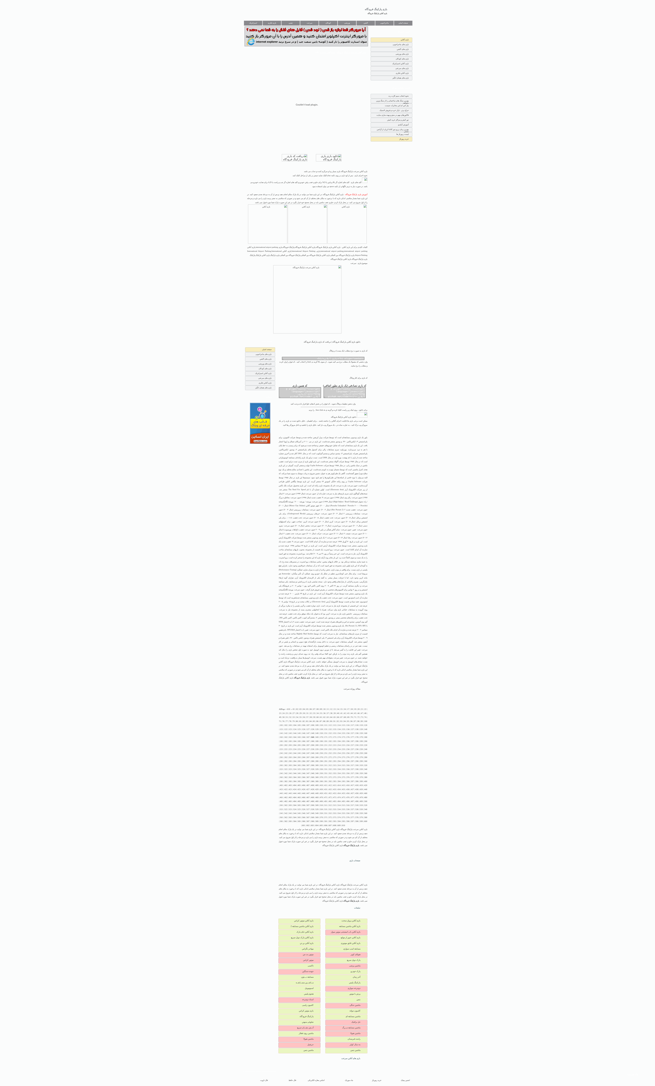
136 (348, 729)
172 (330, 737)
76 (283, 721)
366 (303, 777)
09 (321, 709)
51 (287, 717)
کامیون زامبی (308, 1005)
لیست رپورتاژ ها (402, 134)
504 (294, 805)
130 (321, 729)
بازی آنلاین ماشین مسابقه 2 (302, 926)
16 (345, 709)
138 (356, 729)
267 (308, 757)
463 (290, 797)
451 (325, 793)
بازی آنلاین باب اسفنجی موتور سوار (345, 932)
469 (316, 797)
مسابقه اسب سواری (351, 949)
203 (290, 745)
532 (330, 809)
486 (303, 801)
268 (312, 757)
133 (334, 729)
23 (280, 713)
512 (330, 805)
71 (355, 717)
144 (294, 733)
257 (352, 753)
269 (316, 757)
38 (331, 713)
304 (294, 765)
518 (356, 805)
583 (290, 821)
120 (365, 725)
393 (334, 781)
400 (365, 781)
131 (325, 729)
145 (299, 733)
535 (343, 809)
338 (356, 769)
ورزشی (347, 23)
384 (294, 781)
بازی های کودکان (402, 59)
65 (335, 717)
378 (356, 777)
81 (300, 721)
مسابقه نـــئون (307, 977)
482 (285, 801)
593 (334, 821)
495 (343, 801)
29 (301, 713)
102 (285, 725)
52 (290, 717)
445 (299, 793)
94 (345, 721)
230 (321, 749)
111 (325, 725)
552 (330, 813)
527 (308, 809)
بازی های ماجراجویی (401, 44)
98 (358, 721)
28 (297, 713)
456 (348, 793)
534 (339, 809)
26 (290, 713)
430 (321, 789)
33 (314, 713)
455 (343, 793)
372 (330, 777)
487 (308, 801)
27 (294, 713)
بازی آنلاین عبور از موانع (350, 937)
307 (308, 765)
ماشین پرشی (354, 965)
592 (330, 821)
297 (352, 761)
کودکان (328, 23)
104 (294, 725)
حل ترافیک (355, 1022)
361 (281, 777)
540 (365, 809)
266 (303, 757)
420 (365, 785)
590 (321, 821)
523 (290, 809)
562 (285, 817)
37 (328, 713)
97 (355, 721)
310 (321, 765)
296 (348, 761)
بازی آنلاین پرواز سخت (350, 920)
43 (348, 713)
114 (339, 725)
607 (330, 825)
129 (316, 729)
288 (312, 761)
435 (343, 789)
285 (299, 761)
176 (348, 737)
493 (334, 801)
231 (325, 749)
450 (321, 793)
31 (307, 713)
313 (334, 765)
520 (365, 805)
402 (285, 785)
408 (312, 785)
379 (361, 777)
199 (361, 741)
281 (281, 761)
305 (299, 765)
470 (321, 797)
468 (312, 797)
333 (334, 769)
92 (338, 721)
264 (294, 757)
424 (294, 789)
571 (325, 817)
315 (343, 765)
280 (365, 757)
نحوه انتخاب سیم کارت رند (398, 96)
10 (324, 709)
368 (312, 777)
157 (352, 733)
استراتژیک (253, 23)
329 (316, 769)
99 (362, 721)
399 (361, 781)
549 (316, 813)
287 (308, 761)
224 (294, 749)
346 (303, 773)
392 (330, 781)
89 (328, 721)
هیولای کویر (355, 954)
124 (294, 729)
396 (348, 781)
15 (341, 709)
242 (285, 753)
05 (307, 709)
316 (348, 765)
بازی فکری (272, 23)
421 (281, 789)
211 (325, 745)
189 (316, 741)
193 (334, 741)
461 (281, 797)
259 (361, 753)
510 (321, 805)
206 (303, 745)
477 (352, 797)
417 (352, 785)
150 (321, 733)
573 (334, 817)
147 (308, 733)
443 (290, 793)
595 (343, 821)
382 (285, 781)
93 (341, 721)
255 (343, 753)
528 (312, 809)
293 (334, 761)
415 (343, 785)
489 (316, 801)
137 (352, 729)
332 (330, 769)
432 (330, 789)
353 (334, 773)
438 (356, 789)
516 (348, 805)
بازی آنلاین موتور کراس (304, 920)
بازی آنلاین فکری (402, 73)
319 (361, 765)
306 (303, 765)
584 (294, 821)
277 (352, 757)
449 (316, 793)
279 (361, 757)
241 (281, 753)
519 (361, 805)
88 (324, 721)
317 (352, 765)
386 (303, 781)
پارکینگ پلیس (354, 982)
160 (365, 733)
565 (299, 817)
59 (314, 717)
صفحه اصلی (403, 23)
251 (325, 753)
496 (348, 801)
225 (299, 749)
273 (334, 757)
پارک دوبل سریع (353, 960)
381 (281, 781)
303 (290, 765)
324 (294, 769)
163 (290, 737)
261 (281, 757)
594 (339, 821)
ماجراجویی (384, 23)
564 (294, 817)
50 (283, 717)
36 (324, 713)
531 (325, 809)
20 (359, 709)
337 (352, 769)
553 (334, 813)
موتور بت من (308, 954)
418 (356, 785)
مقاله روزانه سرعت (352, 689)
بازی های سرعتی (402, 68)
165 (299, 737)
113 (334, 725)
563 (290, 817)
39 (335, 713)
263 (290, 757)
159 (361, 733)
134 (339, 729)
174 (339, 737)
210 (321, 745)
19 (355, 709)
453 (334, 793)
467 (308, 797)
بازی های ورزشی (402, 54)
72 (359, 717)
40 (338, 713)
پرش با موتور (354, 994)
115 (343, 725)
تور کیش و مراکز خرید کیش (398, 120)
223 (290, 749)
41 (341, 713)
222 (285, 749)
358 (356, 773)
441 (281, 793)
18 (352, 709)
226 (303, 749)
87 (321, 721)
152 (330, 733)
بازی (359, 437)
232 (330, 749)
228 (312, 749)
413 (334, 785)
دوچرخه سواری (354, 988)
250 (321, 753)
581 (281, 821)
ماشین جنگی (355, 1005)
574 (339, 817)
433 (334, 789)
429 (316, 789)
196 (348, 741)
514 (339, 805)
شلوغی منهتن (308, 1022)
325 (299, 769)
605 (321, 825)
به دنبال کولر (355, 1044)
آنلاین (308, 506)
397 (352, 781)
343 (290, 773)
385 (299, 781)
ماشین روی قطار (306, 1033)
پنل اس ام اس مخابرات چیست (397, 105)
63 (328, 717)
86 (317, 721)
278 (356, 757)
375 (343, 777)
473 (334, 797)
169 (316, 737)
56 (304, 717)
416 (348, 785)
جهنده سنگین (308, 971)
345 (299, 773)
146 (303, 733)
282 (285, 761)
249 (316, 753)
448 (312, 793)
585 (299, 821)
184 (294, 741)
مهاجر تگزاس (308, 949)
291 (325, 761)
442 (285, 793)
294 (339, 761)
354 (339, 773)
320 (365, 765)
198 (356, 741)
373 (334, 777)
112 (330, 725)
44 (352, 713)
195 (343, 741)
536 (348, 809)
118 (356, 725)
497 (352, 801)
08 (318, 709)
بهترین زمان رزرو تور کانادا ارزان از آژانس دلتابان (393, 130)
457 (352, 793)
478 (356, 797)
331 (325, 769)
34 (318, 713)
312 (330, 765)
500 (365, 801)
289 (316, 761)
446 (303, 793)
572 (330, 817)
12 (331, 709)
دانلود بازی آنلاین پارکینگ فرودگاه (344, 417)
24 (283, 713)
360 (365, 773)
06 (311, 709)
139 (361, 729)
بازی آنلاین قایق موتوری (350, 943)
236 (348, 749)
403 (290, 785)
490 (321, 801)
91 (334, 721)
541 (281, 813)
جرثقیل (310, 1044)
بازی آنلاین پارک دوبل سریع (302, 937)
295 (343, 761)
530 (321, 809)
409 (316, 785)
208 (312, 745)
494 (339, 801)
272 (330, 757)
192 (330, 741)
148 (312, 733)
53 (294, 717)
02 (297, 709)
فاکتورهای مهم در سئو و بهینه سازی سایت (392, 115)
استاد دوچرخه (308, 999)
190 (321, 741)
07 (314, 709)
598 (356, 821)
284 (294, 761)
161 (281, 737)
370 (321, 777)
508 (312, 805)
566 (303, 817)
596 (348, 821)
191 (325, 741)
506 (303, 805)
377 (352, 777)
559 (361, 813)
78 (290, 721)
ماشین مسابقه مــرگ (351, 1027)
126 (303, 729)
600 (365, 821)
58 (311, 717)
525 (299, 809)
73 (362, 717)
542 (285, 813)
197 (352, 741)
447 (308, 793)
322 (285, 769)
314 (339, 765)
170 (321, 737)
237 (352, 749)
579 (361, 817)
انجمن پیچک (405, 1080)
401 (281, 785)
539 (361, 809)
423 (290, 789)
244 (294, 753)
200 (365, 741)
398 (356, 781)
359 (361, 773)
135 (343, 729)
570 (321, 817)
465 (299, 797)
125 (299, 729)
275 (343, 757)
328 (312, 769)
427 (308, 789)
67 (341, 717)
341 (281, 773)
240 (365, 749)
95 (348, 721)
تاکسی (311, 965)
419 (361, 785)
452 (330, 793)
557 (352, 813)
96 (352, 721)
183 (290, 741)
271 (325, 757)
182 (285, 741)
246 (303, 753)
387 (308, 781)
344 (294, 773)
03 (301, 709)
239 (361, 749)
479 (361, 797)
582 (285, 821)
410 (321, 785)
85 (314, 721)
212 (330, 745)
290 (321, 761)
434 (339, 789)
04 (304, 709)
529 (316, 809)
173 (334, 737)
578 (356, 817)
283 (290, 761)
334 (339, 769)
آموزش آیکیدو (403, 125)
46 (359, 713)
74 (365, 717)
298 (356, 761)
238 (356, 749)
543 (290, 813)
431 (325, 789)
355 (343, 773)
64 (331, 717)
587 (308, 821)
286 (303, 761)
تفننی (291, 23)
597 (352, 821)
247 (308, 753)
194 (339, 741)
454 (339, 793)
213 (334, 745)
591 (325, 821)
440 (365, 789)
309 (316, 765)
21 (362, 709)
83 (307, 721)
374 (339, 777)
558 (356, 813)
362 (285, 777)
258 (356, 753)
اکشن (365, 23)
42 (345, 713)
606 (325, 825)
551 (325, 813)
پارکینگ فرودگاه (307, 1016)
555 (343, 813)
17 (348, 709)
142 (285, 733)
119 (361, 725)
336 (348, 769)
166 (303, 737)
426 (303, 789)
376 (348, 777)
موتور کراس (308, 960)
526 (303, 809)
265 (299, 757)
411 (325, 785)
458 (356, 793)
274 (339, 757)
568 (312, 817)
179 (361, 737)
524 (294, 809)
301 (281, 765)
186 (303, 741)
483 (290, 801)
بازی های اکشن (403, 49)
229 (316, 749)
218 (356, 745)
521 (281, 809)
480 (365, 797)
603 (312, 825)
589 (316, 821)
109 (316, 725)
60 (318, 717)
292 (330, 761)
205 (299, 745)
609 (339, 825)
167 (308, 737)
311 (325, 765)
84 (311, 721)
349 (316, 773)
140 (365, 729)
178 (356, 737)
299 (361, 761)
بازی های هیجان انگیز (400, 78)
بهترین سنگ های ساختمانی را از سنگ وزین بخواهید (392, 101)
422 (285, 789)
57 (307, 717)
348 (312, 773)
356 (348, 773)
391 (325, 781)
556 (348, 813)
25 (287, 713)
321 (281, 769)
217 (352, 745)
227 (308, 749)
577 (352, 817)
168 (312, 737)
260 (365, 753)
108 (312, 725)
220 (365, 745)
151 (325, 733)
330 (321, 769)
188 (312, 741)
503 (290, 805)
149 (316, 733)
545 (299, 813)
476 (348, 797)
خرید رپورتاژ (404, 139)
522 (285, 809)
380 (365, 777)
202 (285, 745)
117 (352, 725)
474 (339, 797)
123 (290, 729)
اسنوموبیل (309, 988)
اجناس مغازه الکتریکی (316, 1080)
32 (311, 713)
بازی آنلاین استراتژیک (400, 63)
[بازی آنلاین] (347, 243)
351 (325, 773)
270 (321, 757)
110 (321, 725)
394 (339, 781)
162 (285, 737)
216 (348, 745)
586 (303, 821)
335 (343, 769)
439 (361, 789)
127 (308, 729)
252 (330, 753)
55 (301, 717)
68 (345, 717)
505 (299, 805)
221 (281, 749)
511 (325, 805)
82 (304, 721)
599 (361, 821)
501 (281, 805)
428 (312, 789)
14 (338, 709)
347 (308, 773)
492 (330, 801)
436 (348, 789)
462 (285, 797)
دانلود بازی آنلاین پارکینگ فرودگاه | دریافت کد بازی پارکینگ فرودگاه (332, 342)
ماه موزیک (349, 1080)
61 (321, 717)
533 (334, 809)
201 (281, 745)
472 (330, 797)
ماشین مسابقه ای (353, 1016)
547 (308, 813)
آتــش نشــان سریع (305, 1027)
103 (290, 725)
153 (334, 733)
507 (308, 805)
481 (281, 801)
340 (365, 769)
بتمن (358, 999)
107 (308, 725)
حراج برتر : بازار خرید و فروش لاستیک (394, 110)
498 (356, 801)
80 (297, 721)
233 (334, 749)
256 (348, 753)
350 (321, 773)
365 (299, 777)
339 (361, 769)
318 (356, 765)
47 (362, 713)
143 (290, 733)
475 (343, 797)
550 (321, 813)
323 (290, 769)
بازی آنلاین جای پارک (305, 932)
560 (365, 813)
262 (285, 757)
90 (331, 721)
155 (343, 733)
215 (343, 745)
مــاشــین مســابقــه (305, 982)
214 (339, 745)
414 (339, 785)
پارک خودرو (355, 971)
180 (365, 737)
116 (348, 725)
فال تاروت (264, 1080)
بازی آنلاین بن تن (307, 943)
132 (330, 729)
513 (334, 805)
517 (352, 805)
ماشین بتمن (355, 1050)
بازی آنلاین (405, 40)
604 (316, 825)
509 (316, 805)
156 (348, 733)
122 (285, 729)
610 (343, 825)
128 (312, 729)
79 (294, 721)
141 (281, 733)
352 (330, 773)
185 (299, 741)
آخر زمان (356, 977)
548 (312, 813)
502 (285, 805)
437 (352, 789)
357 (352, 773)
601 (303, 825)
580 (365, 817)
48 (365, 713)
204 (294, 745)
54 (297, 717)
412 (330, 785)
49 (280, 717)
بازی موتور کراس (306, 1011)
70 (352, 717)
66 (338, 717)
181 (281, 741)
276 (348, 757)
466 (303, 797)
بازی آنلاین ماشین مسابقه (349, 926)
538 (356, 809)
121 (281, 729)
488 (312, 801)
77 (287, 721)
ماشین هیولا (355, 1033)
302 (285, 765)
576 (348, 817)
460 (365, 793)
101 (281, 725)
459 (361, 793)
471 (325, 797)
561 (281, 817)
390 (321, 781)
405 (299, 785)
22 (365, 709)
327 (308, 769)
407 (308, 785)
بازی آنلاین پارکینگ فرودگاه (377, 13)
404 (294, 785)
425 (299, 789)
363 (290, 777)
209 (316, 745)
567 (308, 817)
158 (356, 733)
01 (294, 709)
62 (324, 717)
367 (308, 777)
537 (352, 809)
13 (335, 709)
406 (303, 785)
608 (334, 825)
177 (352, 737)
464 (294, 797)
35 (321, 713)
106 (303, 725)
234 (339, 749)
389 (316, 781)
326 (303, 769)
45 (355, 713)
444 (294, 793)
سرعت (309, 23)
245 (299, 753)
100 (365, 721)
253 (334, 753)
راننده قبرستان (354, 1039)
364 (294, 777)
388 (312, 781)
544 (294, 813)
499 (361, 801)
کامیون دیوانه (355, 1011)
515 (343, 805)
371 (325, 777)
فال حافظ (292, 1080)
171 (325, 737)
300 (365, 761)
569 (316, 817)
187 (308, 741)
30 (304, 713)
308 (312, 765)
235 (343, 749)
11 (328, 709)
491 (325, 801)
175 (343, 737)
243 (290, 753)
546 (303, 813)
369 (316, 777)
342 (285, 773)
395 (343, 781)
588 (312, 821)
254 (339, 753)
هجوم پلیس (309, 994)
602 (308, 825)
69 (348, 717)
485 (299, 801)
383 (290, 781)
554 (339, 813)
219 (361, 745)
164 (294, 737)
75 (280, 721)
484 (294, 801)
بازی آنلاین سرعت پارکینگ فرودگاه (301, 662)
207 (308, 745)
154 (339, 733)
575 (343, 817)
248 (312, 753)
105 (299, 725)
